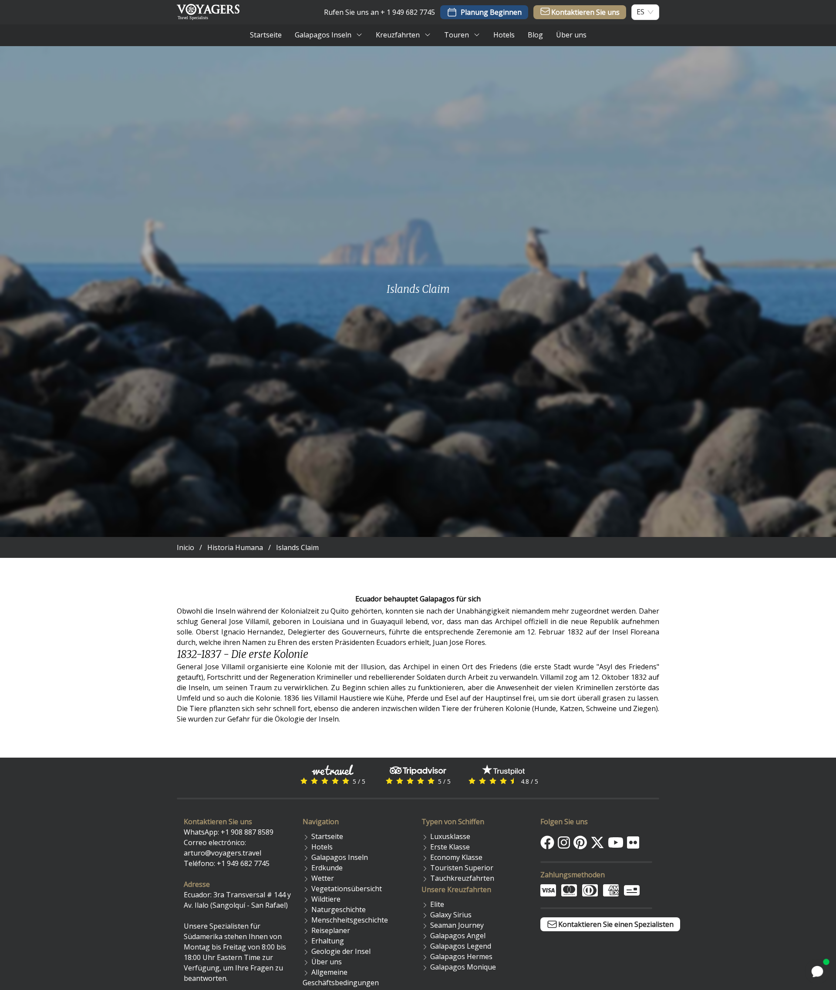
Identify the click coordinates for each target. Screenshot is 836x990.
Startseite (327, 836)
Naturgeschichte (338, 909)
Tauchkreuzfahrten (462, 878)
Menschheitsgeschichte (349, 920)
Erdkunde (327, 868)
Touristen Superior (461, 868)
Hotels (322, 847)
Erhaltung (327, 941)
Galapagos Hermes (461, 956)
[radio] (303, 781)
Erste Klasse (450, 847)
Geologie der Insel (341, 951)
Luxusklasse (450, 836)
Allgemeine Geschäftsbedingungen (341, 977)
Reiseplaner (330, 930)
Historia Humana (235, 547)
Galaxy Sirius (451, 915)
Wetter (322, 878)
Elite (437, 904)
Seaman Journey (457, 925)
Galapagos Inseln (339, 857)
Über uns (326, 962)
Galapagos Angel (457, 935)
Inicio (185, 547)
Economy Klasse (456, 857)
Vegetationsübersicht (346, 888)
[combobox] (640, 12)
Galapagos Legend (460, 946)
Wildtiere (325, 899)
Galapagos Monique (463, 967)
